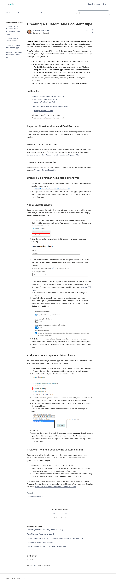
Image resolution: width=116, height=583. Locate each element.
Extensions (55, 13)
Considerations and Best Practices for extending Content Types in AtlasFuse (55, 155)
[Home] (10, 4)
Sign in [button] (105, 4)
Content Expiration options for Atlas (40, 542)
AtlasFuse (28, 13)
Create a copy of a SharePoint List (12, 39)
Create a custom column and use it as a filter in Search (55, 487)
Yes (54, 514)
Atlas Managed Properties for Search (40, 534)
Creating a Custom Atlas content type (13, 46)
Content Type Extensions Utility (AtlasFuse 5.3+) (45, 530)
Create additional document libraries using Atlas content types (13, 30)
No (66, 514)
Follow (88, 31)
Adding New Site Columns (43, 111)
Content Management (42, 13)
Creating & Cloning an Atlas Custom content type (49, 106)
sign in (34, 565)
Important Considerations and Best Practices (48, 96)
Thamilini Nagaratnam (41, 30)
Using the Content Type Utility (45, 102)
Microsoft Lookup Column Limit (45, 99)
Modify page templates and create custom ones (14, 54)
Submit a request (94, 4)
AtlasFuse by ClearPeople (14, 13)
